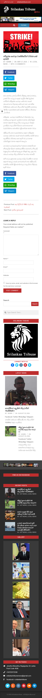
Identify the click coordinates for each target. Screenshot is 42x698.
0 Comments (20, 64)
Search (6, 300)
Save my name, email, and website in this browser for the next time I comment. (20, 284)
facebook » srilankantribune (16, 679)
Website (6, 275)
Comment (6, 232)
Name (5, 258)
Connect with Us (21, 361)
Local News (32, 494)
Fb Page (23, 25)
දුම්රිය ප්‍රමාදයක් (17, 210)
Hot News (23, 494)
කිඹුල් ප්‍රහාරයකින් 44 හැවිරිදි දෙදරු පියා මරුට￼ (27, 429)
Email (5, 267)
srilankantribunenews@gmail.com (18, 676)
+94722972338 (11, 672)
